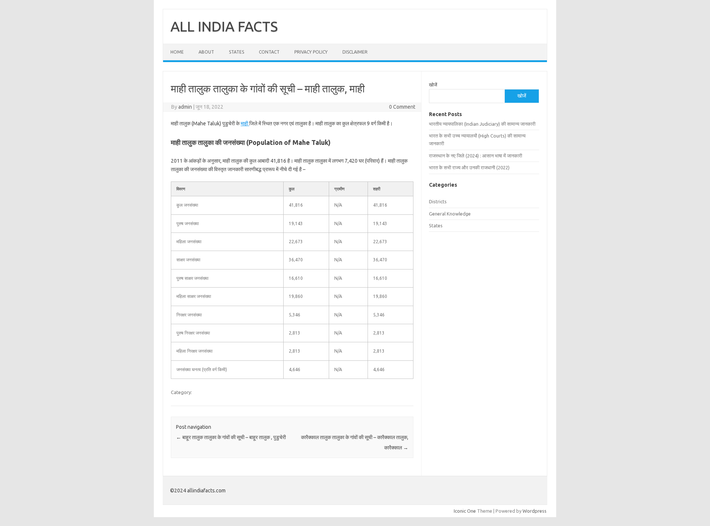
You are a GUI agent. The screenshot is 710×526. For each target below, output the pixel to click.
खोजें (433, 84)
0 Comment (402, 107)
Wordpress (535, 510)
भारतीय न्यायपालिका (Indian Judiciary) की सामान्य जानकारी (482, 123)
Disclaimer (355, 52)
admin (185, 107)
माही (245, 123)
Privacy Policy (311, 52)
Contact (269, 52)
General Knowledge (450, 213)
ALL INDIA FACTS (224, 26)
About (206, 52)
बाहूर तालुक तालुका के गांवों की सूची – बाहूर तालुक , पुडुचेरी (231, 437)
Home (177, 52)
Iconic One (465, 510)
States (236, 52)
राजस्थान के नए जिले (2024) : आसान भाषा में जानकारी (475, 155)
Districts (438, 201)
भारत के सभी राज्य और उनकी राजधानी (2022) (469, 167)
